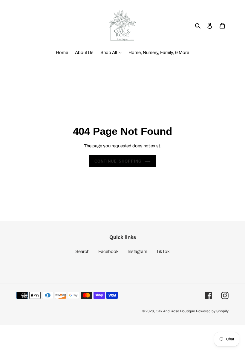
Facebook (108, 251)
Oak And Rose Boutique (175, 311)
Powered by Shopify (212, 311)
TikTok (163, 251)
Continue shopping (118, 161)
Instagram (137, 251)
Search (82, 251)
